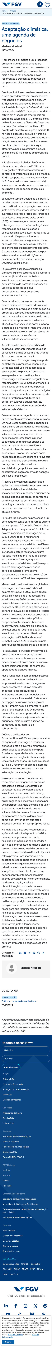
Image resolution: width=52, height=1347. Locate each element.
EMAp (40, 1269)
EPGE (5, 1274)
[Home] (13, 4)
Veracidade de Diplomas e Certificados (20, 1204)
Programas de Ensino (12, 1113)
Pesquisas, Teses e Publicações (17, 1136)
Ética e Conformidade (13, 1084)
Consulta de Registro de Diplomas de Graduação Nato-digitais (25, 1210)
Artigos (13, 11)
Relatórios (7, 1094)
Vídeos (6, 1180)
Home (4, 11)
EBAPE (25, 1269)
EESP (32, 1269)
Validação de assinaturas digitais (17, 1217)
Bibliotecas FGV (10, 1152)
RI (18, 1274)
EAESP (17, 1269)
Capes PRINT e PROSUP (14, 1157)
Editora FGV (8, 1123)
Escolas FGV (8, 1118)
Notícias (6, 1170)
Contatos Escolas (11, 1241)
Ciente (8, 1342)
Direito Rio (35, 1264)
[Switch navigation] (47, 4)
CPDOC (25, 1264)
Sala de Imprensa (10, 1246)
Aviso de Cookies (15, 1335)
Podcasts (7, 1186)
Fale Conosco (9, 1230)
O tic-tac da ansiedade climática (19, 1001)
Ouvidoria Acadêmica (13, 1235)
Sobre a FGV (8, 1079)
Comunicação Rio (11, 1264)
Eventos (6, 1175)
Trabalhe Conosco (11, 1251)
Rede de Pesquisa (11, 1141)
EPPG (12, 1274)
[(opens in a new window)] (6, 1306)
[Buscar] (40, 4)
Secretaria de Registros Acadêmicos (19, 1199)
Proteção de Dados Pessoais (16, 1089)
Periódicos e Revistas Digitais (16, 1147)
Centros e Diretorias (12, 1100)
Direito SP (7, 1269)
